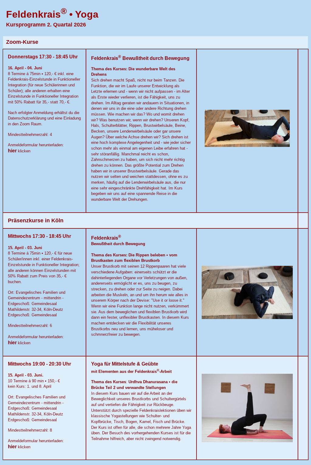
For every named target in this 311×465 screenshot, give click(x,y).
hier (13, 150)
